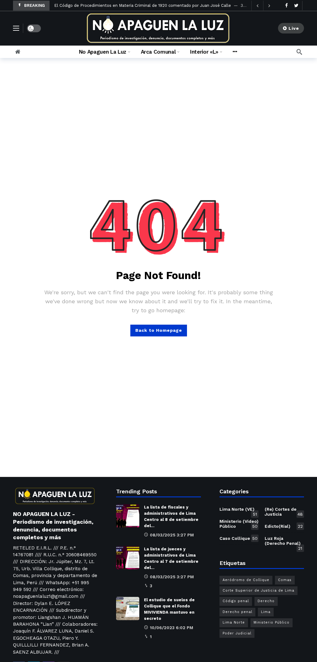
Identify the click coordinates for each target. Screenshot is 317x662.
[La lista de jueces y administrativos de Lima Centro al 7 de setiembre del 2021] (127, 557)
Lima (266, 612)
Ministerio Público (271, 622)
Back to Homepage (158, 330)
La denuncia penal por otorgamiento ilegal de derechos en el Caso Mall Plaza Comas (137, 5)
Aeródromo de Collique (246, 580)
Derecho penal (237, 612)
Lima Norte (234, 622)
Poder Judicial (237, 633)
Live (294, 28)
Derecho (266, 601)
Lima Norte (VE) (238, 510)
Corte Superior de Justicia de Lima (258, 591)
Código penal (236, 601)
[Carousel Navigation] (263, 6)
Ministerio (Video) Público (238, 524)
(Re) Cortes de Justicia (284, 512)
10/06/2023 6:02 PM (171, 627)
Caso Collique (238, 538)
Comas (285, 580)
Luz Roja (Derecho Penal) (283, 542)
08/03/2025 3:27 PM (172, 534)
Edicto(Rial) (284, 526)
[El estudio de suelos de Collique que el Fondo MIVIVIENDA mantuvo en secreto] (127, 608)
